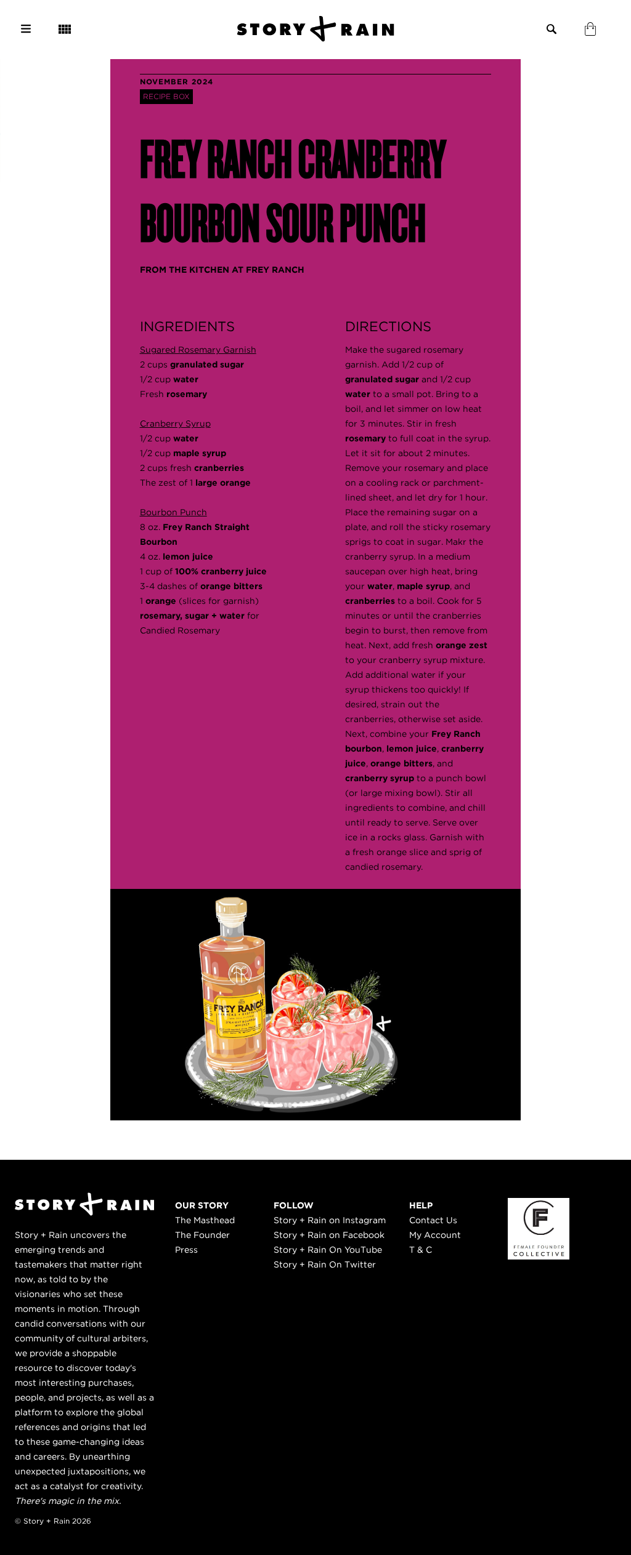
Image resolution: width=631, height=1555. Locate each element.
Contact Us (433, 1220)
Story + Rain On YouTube (328, 1250)
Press (186, 1250)
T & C (420, 1250)
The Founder (202, 1235)
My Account (435, 1235)
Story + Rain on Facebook (329, 1235)
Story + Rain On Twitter (325, 1264)
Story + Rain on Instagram (330, 1220)
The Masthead (205, 1220)
